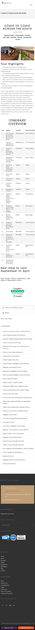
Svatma (27, 165)
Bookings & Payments (6, 593)
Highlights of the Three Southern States (14, 460)
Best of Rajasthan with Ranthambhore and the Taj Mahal (18, 448)
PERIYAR (19, 37)
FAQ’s (2, 581)
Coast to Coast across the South (12, 342)
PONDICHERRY (19, 35)
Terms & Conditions (6, 591)
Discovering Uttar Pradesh (10, 378)
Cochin (17, 245)
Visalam (28, 183)
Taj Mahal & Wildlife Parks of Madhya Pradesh (15, 386)
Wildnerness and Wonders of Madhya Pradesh (15, 411)
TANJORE (27, 35)
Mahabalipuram (20, 133)
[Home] (6, 3)
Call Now (10, 627)
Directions (26, 627)
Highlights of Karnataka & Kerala (12, 367)
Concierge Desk (5, 585)
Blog (2, 568)
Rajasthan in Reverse (8, 456)
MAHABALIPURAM (9, 35)
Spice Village (29, 206)
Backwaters (19, 222)
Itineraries (3, 560)
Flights (2, 587)
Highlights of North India (10, 414)
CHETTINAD (6, 37)
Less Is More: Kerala (8, 422)
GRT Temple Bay (30, 133)
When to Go (4, 583)
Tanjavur (18, 165)
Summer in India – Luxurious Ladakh (13, 382)
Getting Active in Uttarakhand (11, 356)
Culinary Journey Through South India (13, 445)
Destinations (4, 566)
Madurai (18, 194)
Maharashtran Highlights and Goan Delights (15, 371)
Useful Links (4, 589)
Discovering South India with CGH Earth (14, 335)
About (2, 558)
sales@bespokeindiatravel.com (12, 491)
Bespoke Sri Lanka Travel (7, 513)
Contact (3, 570)
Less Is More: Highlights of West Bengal (14, 426)
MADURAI (13, 37)
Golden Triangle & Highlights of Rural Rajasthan (16, 363)
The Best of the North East (10, 393)
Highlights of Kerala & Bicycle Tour (12, 437)
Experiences (4, 564)
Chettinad (18, 183)
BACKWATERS (27, 37)
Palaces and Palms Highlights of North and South (16, 375)
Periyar (17, 206)
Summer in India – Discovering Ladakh (13, 433)
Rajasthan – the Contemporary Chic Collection (15, 429)
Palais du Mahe (29, 148)
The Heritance (29, 194)
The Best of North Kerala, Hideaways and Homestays (17, 397)
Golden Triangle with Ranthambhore (13, 452)
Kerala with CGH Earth (9, 463)
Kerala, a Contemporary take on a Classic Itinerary (16, 331)
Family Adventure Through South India (13, 441)
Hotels (2, 562)
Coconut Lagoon (30, 222)
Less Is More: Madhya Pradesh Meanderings (15, 418)
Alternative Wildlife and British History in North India (17, 339)
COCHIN (17, 39)
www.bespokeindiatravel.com (12, 499)
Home (2, 556)
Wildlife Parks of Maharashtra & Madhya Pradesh (16, 407)
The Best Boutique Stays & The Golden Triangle (16, 390)
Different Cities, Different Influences (13, 352)
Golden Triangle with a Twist (11, 360)
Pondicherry (19, 148)
